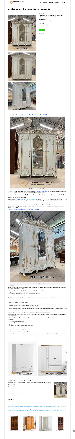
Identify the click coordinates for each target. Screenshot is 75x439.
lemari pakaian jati (25, 409)
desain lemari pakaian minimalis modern (26, 406)
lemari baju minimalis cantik (18, 407)
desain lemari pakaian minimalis (14, 406)
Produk (39, 2)
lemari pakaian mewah (31, 199)
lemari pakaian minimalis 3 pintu (19, 410)
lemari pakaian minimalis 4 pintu (29, 410)
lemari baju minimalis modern (45, 407)
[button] (8, 13)
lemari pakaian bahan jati (18, 409)
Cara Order (57, 2)
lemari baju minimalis (49, 406)
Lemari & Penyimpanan (14, 6)
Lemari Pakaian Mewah (15, 115)
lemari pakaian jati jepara (48, 409)
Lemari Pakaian (12, 209)
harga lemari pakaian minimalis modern (39, 406)
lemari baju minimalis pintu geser (56, 407)
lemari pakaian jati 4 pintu (32, 409)
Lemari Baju (20, 6)
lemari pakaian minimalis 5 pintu (40, 410)
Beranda (9, 6)
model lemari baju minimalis (61, 410)
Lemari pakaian (10, 194)
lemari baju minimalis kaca (27, 407)
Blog (62, 2)
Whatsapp (42, 29)
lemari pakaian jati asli (40, 409)
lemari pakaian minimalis (56, 409)
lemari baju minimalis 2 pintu (57, 406)
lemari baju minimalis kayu (36, 407)
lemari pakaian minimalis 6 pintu (51, 410)
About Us (45, 2)
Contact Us (51, 2)
